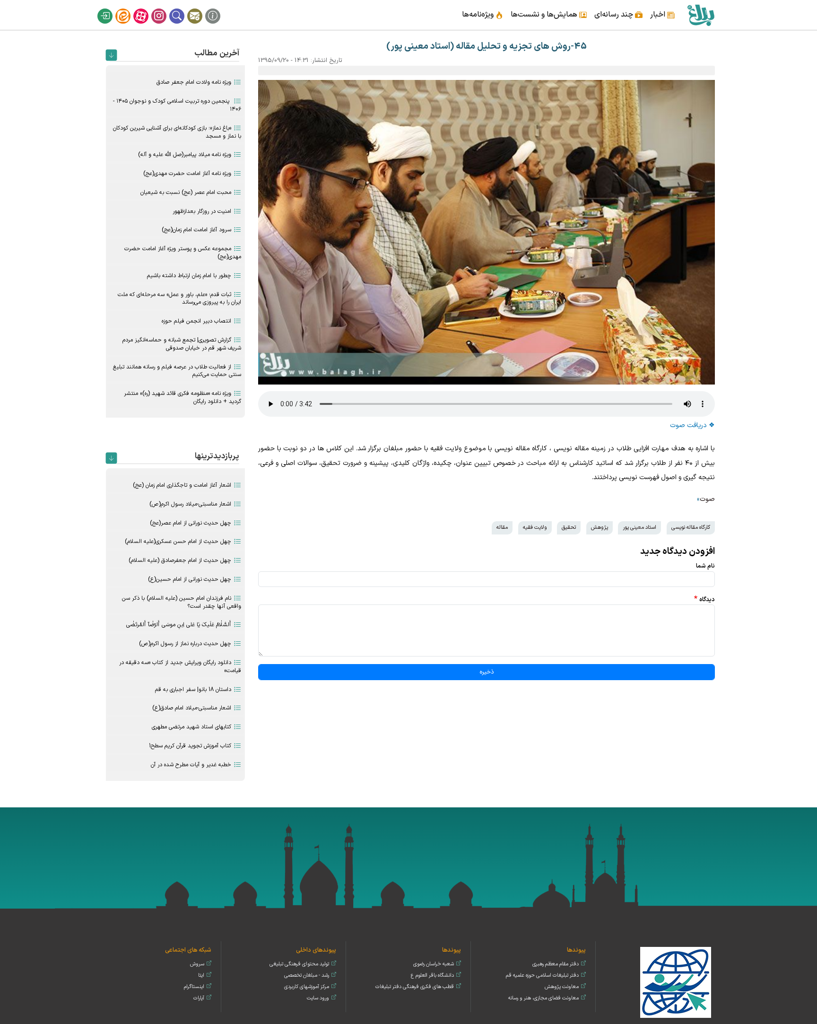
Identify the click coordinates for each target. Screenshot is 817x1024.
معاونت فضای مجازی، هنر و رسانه (543, 998)
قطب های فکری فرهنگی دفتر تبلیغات (414, 987)
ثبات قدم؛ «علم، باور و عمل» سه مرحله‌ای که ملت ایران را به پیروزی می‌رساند (179, 298)
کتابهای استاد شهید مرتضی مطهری (191, 727)
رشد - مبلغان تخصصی (306, 975)
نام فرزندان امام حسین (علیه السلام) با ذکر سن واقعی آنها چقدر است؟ (181, 602)
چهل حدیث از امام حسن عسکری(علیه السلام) (178, 541)
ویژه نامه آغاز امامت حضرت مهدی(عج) (187, 173)
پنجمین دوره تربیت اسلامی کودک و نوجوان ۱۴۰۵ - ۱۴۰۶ (177, 105)
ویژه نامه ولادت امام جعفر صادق (193, 82)
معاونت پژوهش (562, 987)
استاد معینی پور (639, 527)
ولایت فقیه (535, 527)
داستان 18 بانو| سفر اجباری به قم (193, 689)
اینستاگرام (165, 8)
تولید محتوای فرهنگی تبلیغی (299, 964)
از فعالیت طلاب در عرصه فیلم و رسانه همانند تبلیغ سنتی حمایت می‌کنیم (177, 371)
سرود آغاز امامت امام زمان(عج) (196, 230)
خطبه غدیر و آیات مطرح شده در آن (191, 765)
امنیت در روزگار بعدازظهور (202, 211)
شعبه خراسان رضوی (433, 964)
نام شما (705, 565)
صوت (707, 499)
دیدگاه (707, 599)
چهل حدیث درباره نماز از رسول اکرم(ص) (185, 643)
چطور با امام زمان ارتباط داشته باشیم (189, 275)
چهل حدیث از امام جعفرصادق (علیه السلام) (180, 560)
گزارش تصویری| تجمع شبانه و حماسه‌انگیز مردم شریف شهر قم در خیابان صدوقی (181, 344)
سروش (197, 964)
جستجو (183, 8)
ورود (111, 8)
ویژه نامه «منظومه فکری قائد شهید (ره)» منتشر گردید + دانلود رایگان (182, 397)
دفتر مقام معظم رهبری (555, 964)
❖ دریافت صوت (692, 425)
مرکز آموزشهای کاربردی (306, 987)
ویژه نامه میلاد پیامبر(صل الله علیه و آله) (184, 154)
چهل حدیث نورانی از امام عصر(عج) (190, 523)
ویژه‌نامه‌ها (478, 14)
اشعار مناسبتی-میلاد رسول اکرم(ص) (190, 504)
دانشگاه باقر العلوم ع (432, 975)
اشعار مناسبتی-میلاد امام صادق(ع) (191, 708)
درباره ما (219, 8)
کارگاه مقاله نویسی (690, 527)
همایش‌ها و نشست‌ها (544, 14)
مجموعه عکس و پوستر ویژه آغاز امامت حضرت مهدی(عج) (182, 253)
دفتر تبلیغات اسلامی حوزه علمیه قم (542, 975)
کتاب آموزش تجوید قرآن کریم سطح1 (190, 746)
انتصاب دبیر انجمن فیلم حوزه (196, 321)
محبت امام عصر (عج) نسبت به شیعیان (185, 192)
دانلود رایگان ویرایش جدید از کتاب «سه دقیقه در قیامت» (180, 666)
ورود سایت (318, 998)
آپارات (147, 8)
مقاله (502, 527)
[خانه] (700, 14)
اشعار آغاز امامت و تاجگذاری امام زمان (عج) (182, 485)
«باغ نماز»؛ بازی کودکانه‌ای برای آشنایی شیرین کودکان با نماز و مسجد (177, 132)
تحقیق (569, 527)
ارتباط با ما (201, 8)
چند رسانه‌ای (613, 14)
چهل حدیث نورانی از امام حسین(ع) (189, 579)
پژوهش (599, 527)
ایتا (129, 8)
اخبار (657, 14)
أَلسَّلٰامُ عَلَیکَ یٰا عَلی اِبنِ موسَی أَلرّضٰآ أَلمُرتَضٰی (178, 625)
